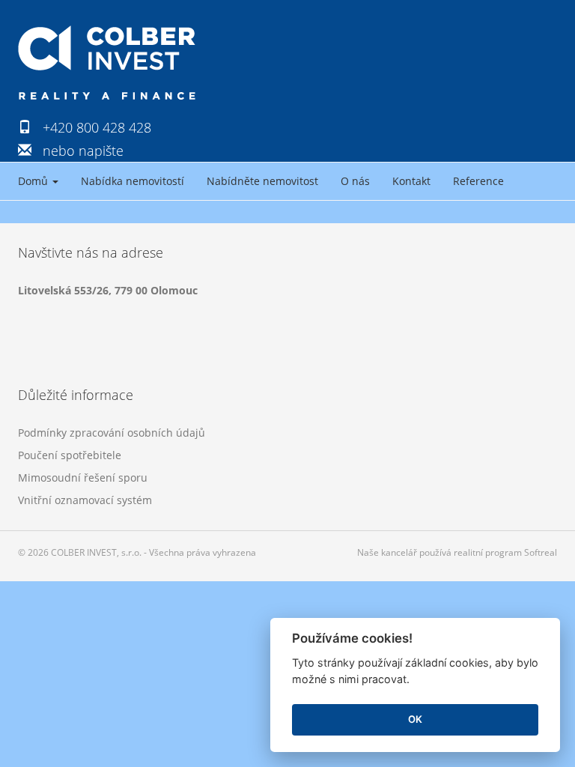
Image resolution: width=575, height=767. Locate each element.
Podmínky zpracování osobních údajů (111, 432)
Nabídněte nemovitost (262, 181)
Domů (34, 181)
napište (101, 151)
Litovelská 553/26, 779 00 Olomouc (108, 290)
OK (415, 719)
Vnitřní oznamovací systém (85, 500)
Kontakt (411, 181)
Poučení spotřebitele (69, 455)
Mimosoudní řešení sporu (82, 477)
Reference (478, 181)
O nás (355, 181)
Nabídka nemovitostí (132, 181)
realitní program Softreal (505, 552)
